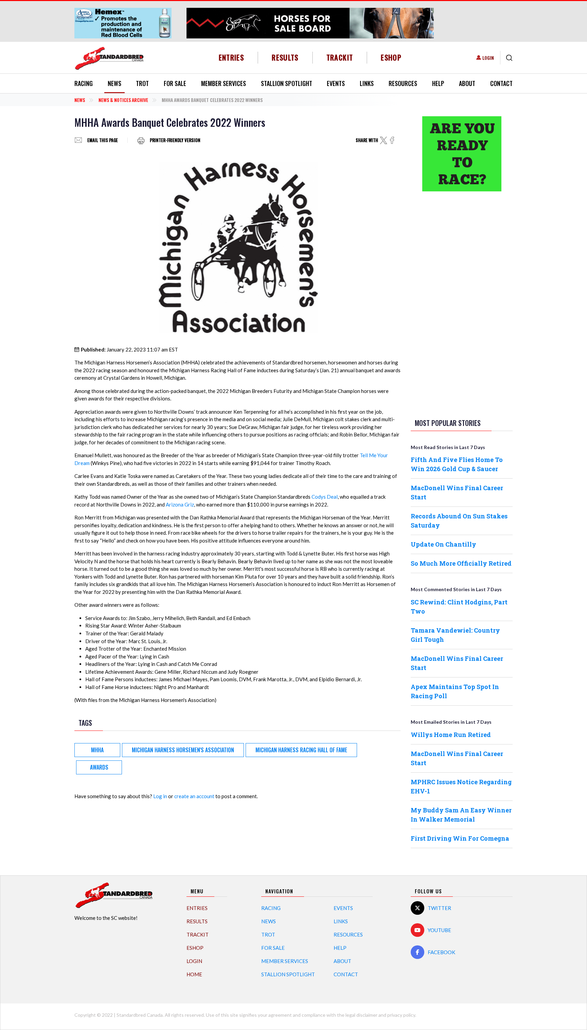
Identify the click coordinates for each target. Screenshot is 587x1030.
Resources (403, 83)
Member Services (223, 83)
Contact (501, 83)
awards (99, 767)
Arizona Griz (180, 504)
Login (488, 57)
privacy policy (401, 1015)
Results (285, 57)
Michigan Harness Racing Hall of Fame (301, 750)
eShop (391, 57)
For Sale (175, 83)
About (467, 83)
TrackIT (339, 57)
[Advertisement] (461, 304)
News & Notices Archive (123, 99)
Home (194, 974)
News (114, 83)
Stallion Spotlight (286, 83)
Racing (83, 83)
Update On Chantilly (443, 544)
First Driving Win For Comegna (460, 838)
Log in (160, 796)
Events (336, 83)
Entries (231, 57)
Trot (142, 83)
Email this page (102, 140)
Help (438, 83)
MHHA (97, 750)
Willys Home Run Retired (451, 735)
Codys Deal (325, 497)
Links (367, 83)
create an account (194, 796)
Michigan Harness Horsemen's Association (183, 750)
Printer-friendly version (175, 140)
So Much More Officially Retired (461, 563)
